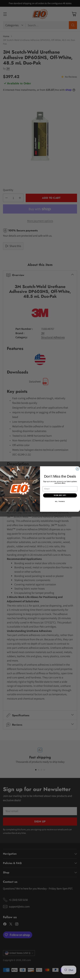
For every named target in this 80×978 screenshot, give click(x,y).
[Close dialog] (77, 468)
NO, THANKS (60, 501)
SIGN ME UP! (60, 495)
